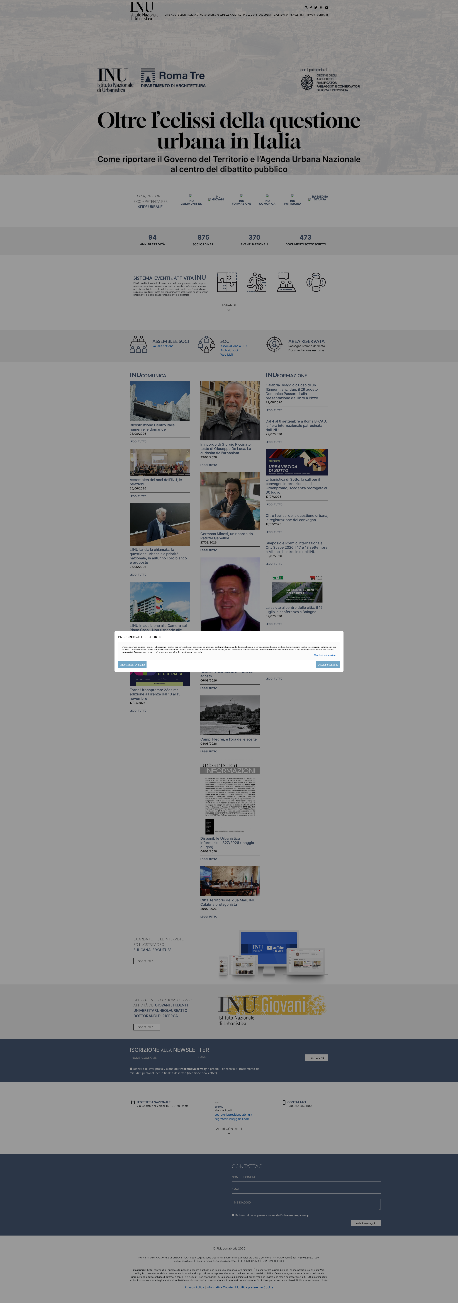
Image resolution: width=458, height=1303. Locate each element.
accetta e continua (328, 664)
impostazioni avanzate (132, 664)
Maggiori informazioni (325, 655)
